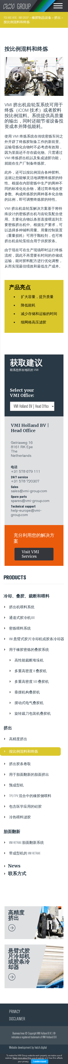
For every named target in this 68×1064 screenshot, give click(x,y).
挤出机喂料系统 (21, 607)
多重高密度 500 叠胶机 (32, 682)
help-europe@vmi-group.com (26, 511)
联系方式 (17, 873)
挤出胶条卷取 (20, 764)
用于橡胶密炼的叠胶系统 (29, 650)
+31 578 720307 (25, 479)
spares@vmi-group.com (30, 499)
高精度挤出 (18, 739)
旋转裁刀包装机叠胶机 (33, 713)
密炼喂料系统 (20, 628)
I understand (39, 1061)
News (14, 866)
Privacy (14, 1011)
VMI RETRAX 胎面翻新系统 (26, 843)
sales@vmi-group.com (29, 489)
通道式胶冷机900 (22, 618)
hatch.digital (41, 1047)
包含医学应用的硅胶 (25, 806)
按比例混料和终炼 (23, 751)
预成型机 (16, 785)
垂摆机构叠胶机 (27, 692)
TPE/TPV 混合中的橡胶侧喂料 (30, 796)
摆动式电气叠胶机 (29, 703)
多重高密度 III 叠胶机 (31, 671)
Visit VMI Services (30, 554)
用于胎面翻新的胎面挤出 (29, 775)
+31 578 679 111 (25, 469)
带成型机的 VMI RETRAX (24, 853)
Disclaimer (17, 1019)
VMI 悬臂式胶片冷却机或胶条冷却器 (36, 639)
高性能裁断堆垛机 (29, 660)
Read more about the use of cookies (28, 1058)
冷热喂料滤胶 (20, 817)
